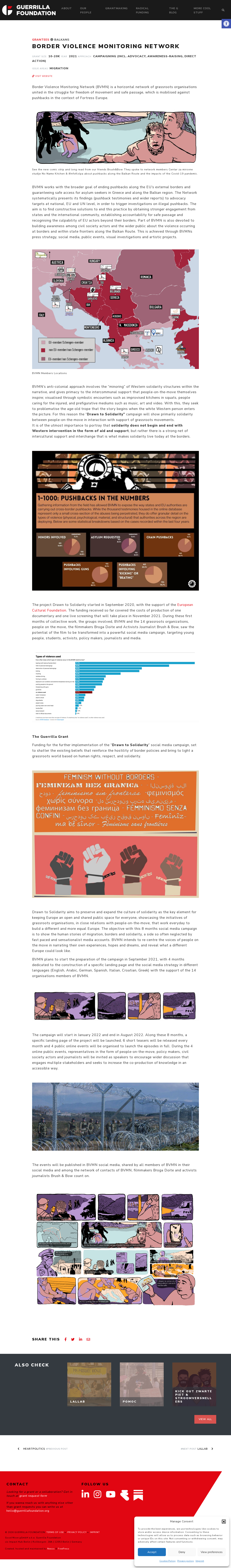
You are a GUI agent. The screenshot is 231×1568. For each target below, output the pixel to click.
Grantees (40, 40)
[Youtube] (111, 1497)
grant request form (33, 1496)
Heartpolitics (45, 1449)
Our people (85, 10)
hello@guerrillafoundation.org (27, 1511)
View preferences (212, 1552)
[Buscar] (223, 10)
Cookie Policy (168, 1561)
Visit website (43, 76)
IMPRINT (95, 1532)
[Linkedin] (85, 1497)
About (66, 8)
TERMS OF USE (55, 1532)
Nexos (51, 1548)
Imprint (200, 1561)
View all (205, 1419)
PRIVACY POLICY (77, 1532)
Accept (151, 1552)
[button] (226, 23)
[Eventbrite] (124, 1495)
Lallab (195, 1449)
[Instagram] (97, 1497)
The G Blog (173, 10)
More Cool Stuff (202, 10)
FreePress (63, 1548)
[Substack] (138, 1495)
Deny (181, 1552)
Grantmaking (116, 8)
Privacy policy (185, 1561)
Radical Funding (142, 10)
